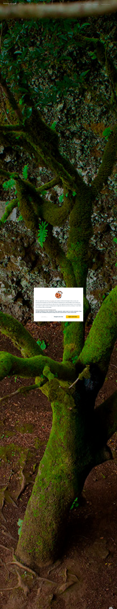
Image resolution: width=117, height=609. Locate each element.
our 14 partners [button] (51, 301)
